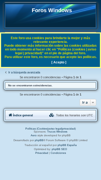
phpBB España (67, 145)
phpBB (39, 140)
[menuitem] (51, 115)
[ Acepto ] (58, 62)
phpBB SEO (59, 149)
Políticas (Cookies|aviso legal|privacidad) (50, 128)
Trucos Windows (57, 131)
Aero (34, 135)
